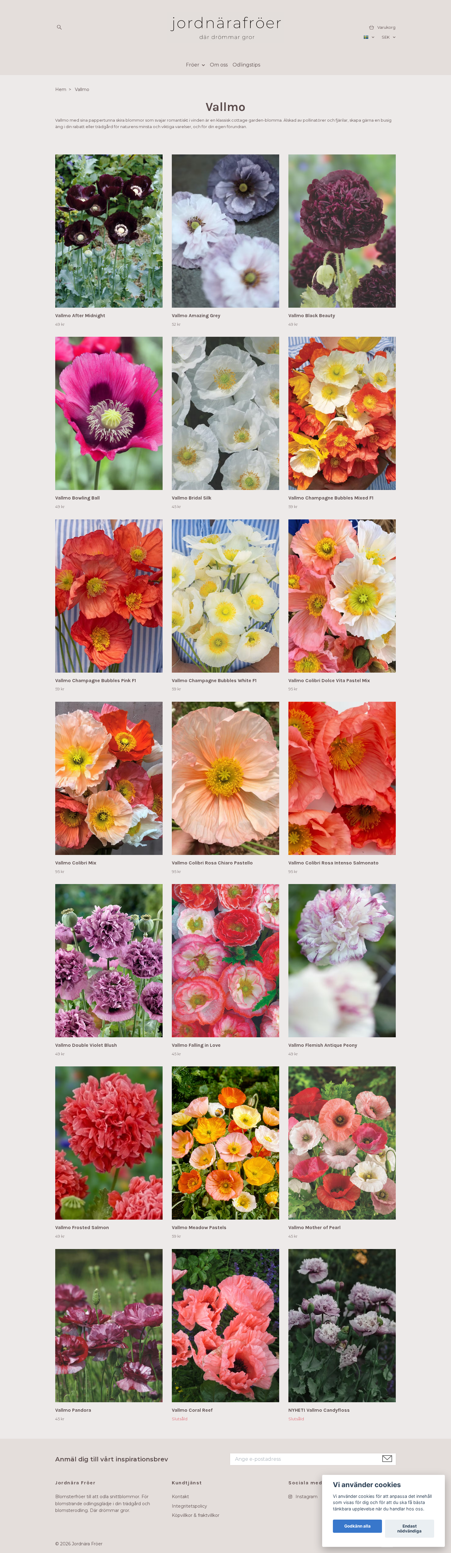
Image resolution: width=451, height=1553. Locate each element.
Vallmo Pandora (73, 1410)
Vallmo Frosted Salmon (82, 1227)
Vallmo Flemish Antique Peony (322, 1045)
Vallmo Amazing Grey (196, 315)
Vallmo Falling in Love (196, 1045)
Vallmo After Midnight (80, 315)
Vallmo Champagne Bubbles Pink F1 (95, 680)
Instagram (306, 1496)
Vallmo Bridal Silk (191, 498)
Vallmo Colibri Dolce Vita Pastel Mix (329, 680)
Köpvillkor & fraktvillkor (195, 1515)
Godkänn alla (357, 1526)
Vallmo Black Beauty (311, 315)
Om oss (219, 65)
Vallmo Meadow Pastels (199, 1227)
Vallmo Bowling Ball (77, 498)
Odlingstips (246, 65)
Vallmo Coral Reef (192, 1410)
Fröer (192, 65)
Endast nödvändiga (409, 1529)
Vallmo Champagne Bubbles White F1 (214, 680)
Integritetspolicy (189, 1506)
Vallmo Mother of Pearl (314, 1227)
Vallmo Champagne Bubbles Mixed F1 (330, 498)
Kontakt (180, 1496)
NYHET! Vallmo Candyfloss (319, 1410)
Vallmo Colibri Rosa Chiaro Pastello (212, 863)
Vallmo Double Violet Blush (86, 1045)
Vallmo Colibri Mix (75, 863)
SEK (386, 37)
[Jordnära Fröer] (225, 27)
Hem (60, 89)
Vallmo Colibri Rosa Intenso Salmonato (333, 863)
